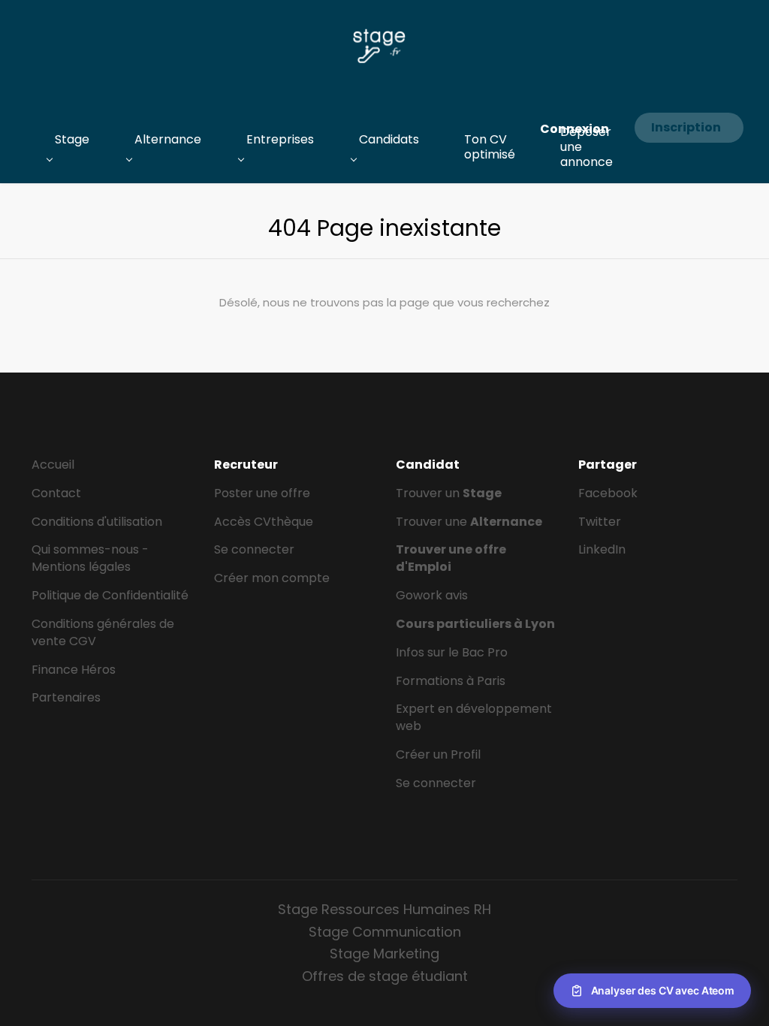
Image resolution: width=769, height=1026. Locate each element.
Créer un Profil (438, 754)
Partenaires (66, 697)
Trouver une (469, 521)
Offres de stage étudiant (385, 976)
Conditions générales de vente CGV (103, 632)
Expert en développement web (474, 717)
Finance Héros (74, 669)
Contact (56, 493)
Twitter (599, 521)
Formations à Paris (450, 681)
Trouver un (449, 493)
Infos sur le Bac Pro (452, 652)
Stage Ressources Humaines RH (384, 909)
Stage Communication (385, 931)
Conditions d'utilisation (97, 521)
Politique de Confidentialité (110, 595)
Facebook (608, 493)
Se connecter (254, 549)
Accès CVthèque (263, 521)
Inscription (686, 127)
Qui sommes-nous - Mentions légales (90, 558)
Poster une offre (262, 493)
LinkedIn (602, 549)
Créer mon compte (272, 578)
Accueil (53, 464)
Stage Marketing (384, 953)
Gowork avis (432, 595)
